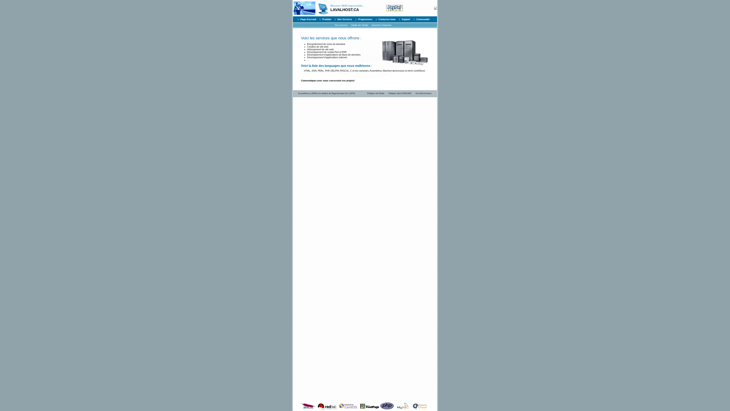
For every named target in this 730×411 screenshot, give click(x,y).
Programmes (365, 19)
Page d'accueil (308, 19)
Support (406, 19)
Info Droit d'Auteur (424, 93)
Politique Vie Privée (375, 93)
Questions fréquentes (382, 25)
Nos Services (344, 19)
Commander (423, 19)
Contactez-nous (387, 19)
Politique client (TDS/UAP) (400, 93)
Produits (326, 19)
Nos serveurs (341, 25)
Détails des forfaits (359, 25)
